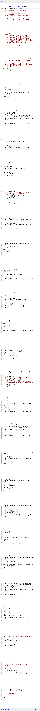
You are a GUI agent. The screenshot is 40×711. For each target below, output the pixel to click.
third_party (7, 4)
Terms (11, 709)
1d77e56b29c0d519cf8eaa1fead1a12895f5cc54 (10, 6)
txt (35, 709)
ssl (22, 6)
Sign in (38, 1)
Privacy (8, 709)
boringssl (13, 4)
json (38, 709)
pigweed (3, 4)
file (21, 8)
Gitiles (6, 709)
